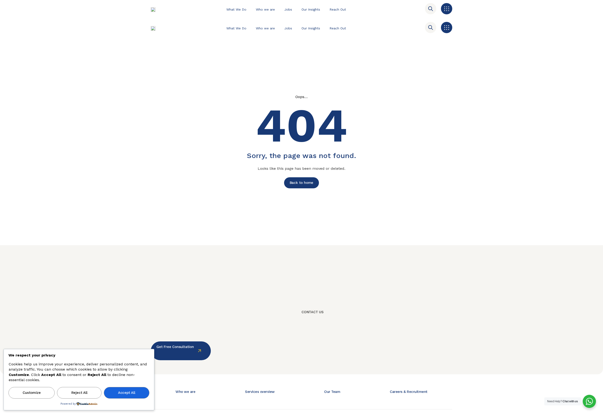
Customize (32, 393)
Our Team (332, 392)
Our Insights (311, 9)
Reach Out (338, 9)
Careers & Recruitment (409, 392)
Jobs (288, 9)
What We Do (236, 9)
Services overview (260, 392)
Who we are (265, 9)
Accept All (126, 393)
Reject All (79, 393)
